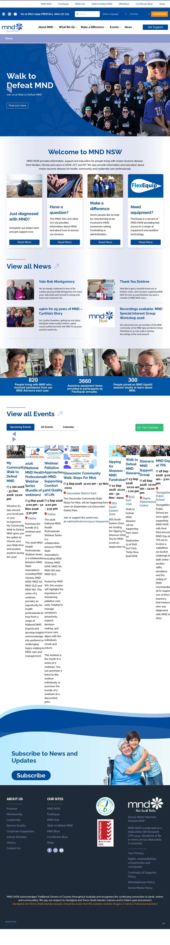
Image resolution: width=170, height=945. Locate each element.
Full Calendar (150, 427)
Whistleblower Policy (141, 882)
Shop (162, 4)
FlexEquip (63, 4)
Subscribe (31, 775)
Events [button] (114, 27)
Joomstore (10, 924)
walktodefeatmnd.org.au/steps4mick (87, 521)
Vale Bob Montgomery (57, 282)
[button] (9, 89)
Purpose (12, 808)
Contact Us (14, 848)
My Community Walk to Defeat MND (16, 472)
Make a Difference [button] (92, 27)
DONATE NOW (159, 14)
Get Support (155, 27)
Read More (24, 242)
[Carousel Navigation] (85, 436)
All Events (47, 426)
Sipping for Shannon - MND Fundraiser (117, 471)
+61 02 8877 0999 (30, 14)
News (128, 27)
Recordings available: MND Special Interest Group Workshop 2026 (141, 313)
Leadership (13, 819)
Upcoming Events (20, 426)
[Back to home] (12, 27)
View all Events (31, 414)
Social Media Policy (140, 887)
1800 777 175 (61, 14)
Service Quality (16, 825)
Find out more (17, 105)
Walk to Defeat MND (102, 4)
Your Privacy (136, 853)
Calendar (68, 426)
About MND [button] (45, 27)
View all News (30, 266)
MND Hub (80, 4)
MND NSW (46, 4)
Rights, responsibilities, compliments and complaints (142, 863)
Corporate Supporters (20, 831)
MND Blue (124, 4)
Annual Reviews (17, 837)
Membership (14, 814)
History (11, 842)
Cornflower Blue (144, 4)
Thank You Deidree (134, 282)
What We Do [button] (67, 27)
